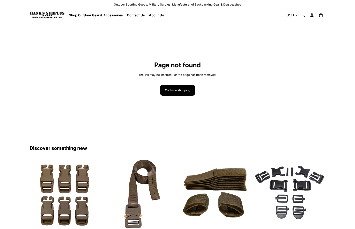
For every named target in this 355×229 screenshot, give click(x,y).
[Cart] (320, 15)
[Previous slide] (36, 193)
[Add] (319, 223)
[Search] (303, 15)
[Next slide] (95, 193)
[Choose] (95, 223)
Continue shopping (177, 90)
